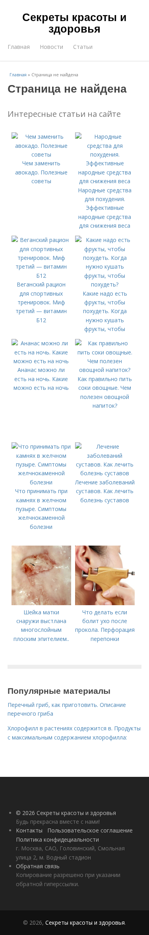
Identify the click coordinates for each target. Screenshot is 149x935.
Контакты (29, 830)
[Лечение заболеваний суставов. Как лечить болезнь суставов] (105, 473)
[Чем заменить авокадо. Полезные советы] (41, 154)
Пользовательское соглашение (90, 830)
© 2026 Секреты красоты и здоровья (66, 813)
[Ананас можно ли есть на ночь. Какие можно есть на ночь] (41, 361)
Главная (19, 46)
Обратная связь (38, 866)
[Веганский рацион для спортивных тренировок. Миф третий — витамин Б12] (41, 275)
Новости (51, 46)
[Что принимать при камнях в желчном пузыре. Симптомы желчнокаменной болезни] (41, 482)
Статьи (83, 46)
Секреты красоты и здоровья (74, 22)
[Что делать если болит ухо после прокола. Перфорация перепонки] (105, 603)
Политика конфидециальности (57, 839)
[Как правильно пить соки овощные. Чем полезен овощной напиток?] (105, 370)
